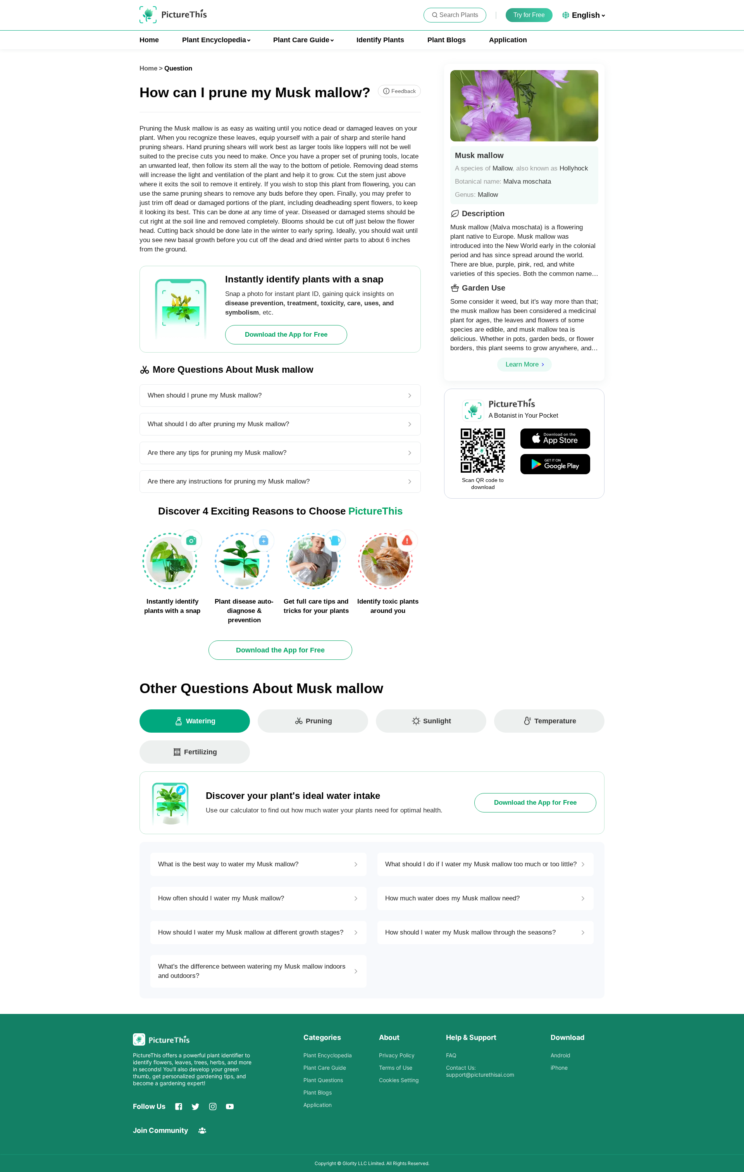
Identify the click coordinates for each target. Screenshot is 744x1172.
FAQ (451, 1055)
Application (508, 40)
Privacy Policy (397, 1055)
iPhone (559, 1067)
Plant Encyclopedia (327, 1055)
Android (560, 1055)
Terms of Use (395, 1067)
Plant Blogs (446, 40)
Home (149, 40)
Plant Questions (323, 1080)
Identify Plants (380, 40)
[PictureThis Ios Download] (555, 439)
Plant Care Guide (324, 1067)
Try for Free (529, 15)
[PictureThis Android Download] (555, 464)
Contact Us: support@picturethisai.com (480, 1071)
